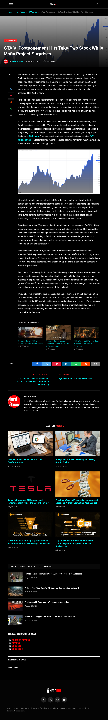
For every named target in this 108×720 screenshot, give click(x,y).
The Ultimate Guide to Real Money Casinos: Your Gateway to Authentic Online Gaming (32, 381)
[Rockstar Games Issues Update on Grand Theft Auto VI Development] (58, 332)
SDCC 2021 (17, 646)
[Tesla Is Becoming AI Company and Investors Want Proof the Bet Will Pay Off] (30, 484)
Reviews (47, 566)
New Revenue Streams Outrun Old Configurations (25, 461)
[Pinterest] (11, 96)
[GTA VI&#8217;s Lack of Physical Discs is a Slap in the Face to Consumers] (86, 332)
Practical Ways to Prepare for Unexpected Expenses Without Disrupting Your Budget (76, 501)
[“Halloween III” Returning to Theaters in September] (15, 606)
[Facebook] (11, 82)
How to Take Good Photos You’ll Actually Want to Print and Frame (53, 574)
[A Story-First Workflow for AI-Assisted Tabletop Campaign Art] (15, 591)
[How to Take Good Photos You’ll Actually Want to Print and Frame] (15, 577)
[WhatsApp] (11, 109)
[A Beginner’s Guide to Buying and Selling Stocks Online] (77, 443)
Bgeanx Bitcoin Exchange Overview (75, 378)
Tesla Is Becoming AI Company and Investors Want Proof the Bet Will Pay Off (28, 501)
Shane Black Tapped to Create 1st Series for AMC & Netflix (50, 616)
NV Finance (10, 41)
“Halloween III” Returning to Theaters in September (47, 602)
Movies (31, 566)
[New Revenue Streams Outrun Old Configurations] (30, 443)
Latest (13, 566)
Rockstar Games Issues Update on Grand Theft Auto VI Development (57, 343)
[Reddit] (11, 102)
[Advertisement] (54, 19)
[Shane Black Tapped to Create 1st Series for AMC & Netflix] (15, 620)
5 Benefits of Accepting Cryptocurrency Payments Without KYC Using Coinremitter (29, 542)
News (22, 566)
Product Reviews (21, 640)
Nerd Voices (17, 61)
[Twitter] (11, 89)
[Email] (11, 116)
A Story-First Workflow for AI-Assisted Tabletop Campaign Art (52, 588)
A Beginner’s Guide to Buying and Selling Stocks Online (75, 461)
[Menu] (11, 4)
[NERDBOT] (54, 4)
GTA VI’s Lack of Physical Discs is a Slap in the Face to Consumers (86, 343)
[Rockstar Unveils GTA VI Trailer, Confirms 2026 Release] (30, 332)
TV (39, 566)
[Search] (97, 4)
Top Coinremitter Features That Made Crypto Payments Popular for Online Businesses (74, 543)
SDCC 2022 (17, 649)
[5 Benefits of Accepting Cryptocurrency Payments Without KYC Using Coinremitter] (30, 524)
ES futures (34, 136)
